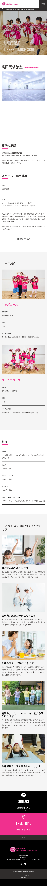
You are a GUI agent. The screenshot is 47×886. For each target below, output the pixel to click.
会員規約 (23, 877)
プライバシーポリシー (23, 875)
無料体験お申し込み (23, 239)
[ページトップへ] (23, 837)
